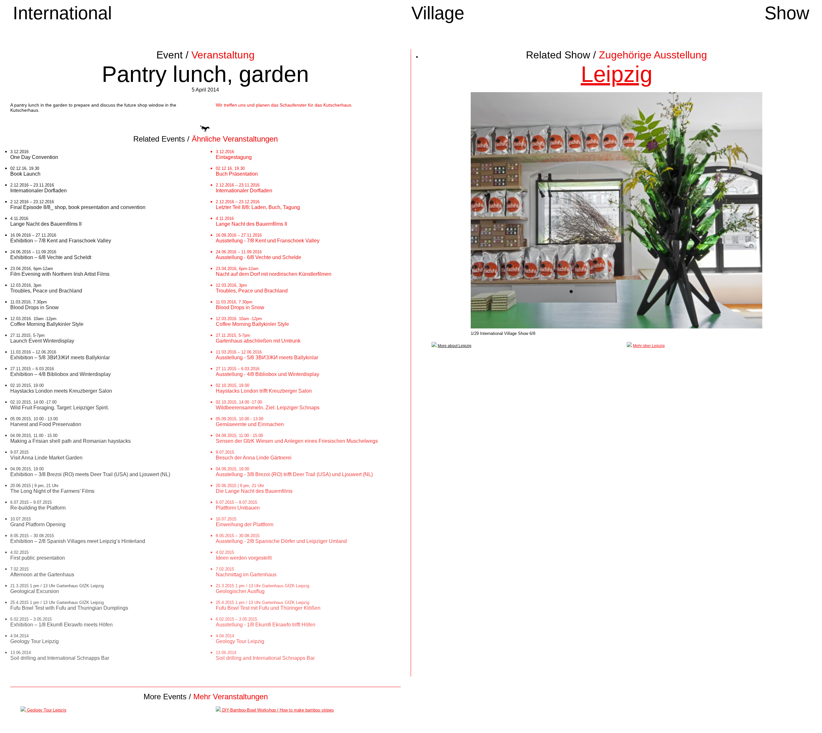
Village (437, 18)
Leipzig (616, 74)
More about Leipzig (454, 346)
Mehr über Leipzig (649, 346)
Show (786, 18)
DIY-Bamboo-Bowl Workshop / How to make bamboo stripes (277, 710)
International (62, 18)
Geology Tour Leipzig (46, 710)
